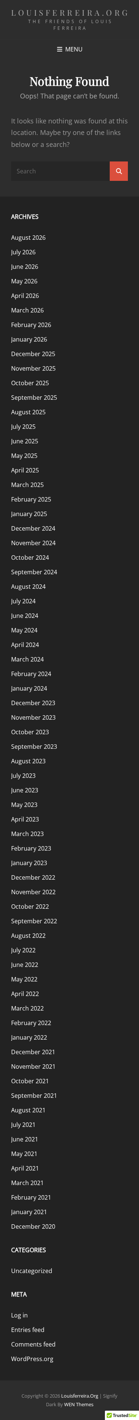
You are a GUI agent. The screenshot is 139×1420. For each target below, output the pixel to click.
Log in (19, 1315)
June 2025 (24, 441)
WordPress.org (32, 1359)
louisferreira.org (70, 12)
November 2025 (33, 368)
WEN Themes (78, 1404)
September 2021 (34, 1095)
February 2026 (31, 325)
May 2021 (24, 1154)
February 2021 (31, 1197)
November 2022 (33, 892)
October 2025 (30, 383)
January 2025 (29, 514)
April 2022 (25, 994)
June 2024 (24, 616)
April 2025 (25, 470)
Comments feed (33, 1344)
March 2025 (27, 485)
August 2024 (28, 586)
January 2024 (29, 688)
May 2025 (24, 456)
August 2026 (28, 237)
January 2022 (29, 1037)
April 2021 (25, 1168)
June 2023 (24, 790)
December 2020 (33, 1226)
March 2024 (27, 659)
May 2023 (24, 805)
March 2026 (27, 310)
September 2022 (34, 921)
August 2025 (28, 412)
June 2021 (24, 1139)
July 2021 (23, 1125)
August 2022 (28, 936)
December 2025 (33, 354)
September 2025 (34, 397)
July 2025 (23, 426)
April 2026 (25, 296)
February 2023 (31, 848)
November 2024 (33, 543)
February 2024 (31, 674)
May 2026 (24, 281)
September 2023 (34, 746)
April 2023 (25, 819)
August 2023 (28, 761)
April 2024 (25, 645)
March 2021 (27, 1183)
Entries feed (27, 1330)
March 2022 (27, 1008)
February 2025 (31, 499)
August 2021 (28, 1110)
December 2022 (33, 877)
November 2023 (33, 717)
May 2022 (24, 979)
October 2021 (30, 1081)
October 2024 (30, 557)
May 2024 (24, 630)
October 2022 (30, 906)
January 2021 (29, 1212)
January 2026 (29, 339)
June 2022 (24, 965)
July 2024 (23, 601)
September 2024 (34, 572)
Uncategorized (31, 1271)
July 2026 (23, 252)
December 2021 (33, 1052)
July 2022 (23, 950)
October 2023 (30, 732)
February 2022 (31, 1023)
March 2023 (27, 834)
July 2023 (23, 776)
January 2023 (29, 863)
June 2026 (24, 267)
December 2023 (33, 703)
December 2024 (33, 528)
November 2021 (33, 1066)
